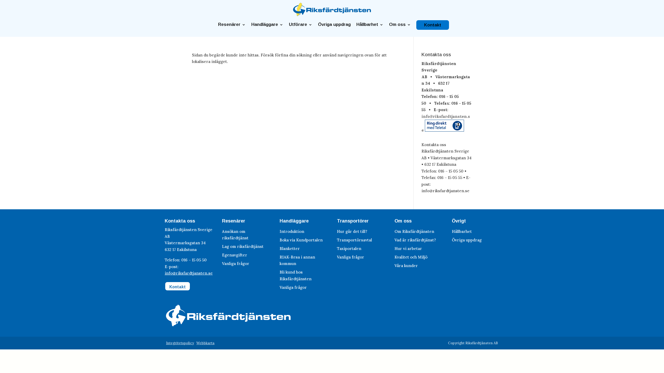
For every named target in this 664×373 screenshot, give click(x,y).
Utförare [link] (298, 24)
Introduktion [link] (292, 231)
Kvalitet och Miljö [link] (411, 257)
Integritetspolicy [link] (180, 343)
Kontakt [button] (177, 287)
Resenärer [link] (229, 24)
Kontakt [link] (432, 25)
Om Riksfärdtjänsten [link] (414, 231)
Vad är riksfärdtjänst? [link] (415, 240)
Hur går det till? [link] (352, 231)
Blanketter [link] (290, 248)
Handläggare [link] (264, 24)
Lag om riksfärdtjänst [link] (243, 246)
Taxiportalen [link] (349, 248)
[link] (332, 14)
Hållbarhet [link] (367, 24)
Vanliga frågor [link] (235, 263)
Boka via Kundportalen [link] (301, 240)
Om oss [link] (397, 24)
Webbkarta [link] (205, 343)
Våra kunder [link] (406, 265)
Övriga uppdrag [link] (334, 24)
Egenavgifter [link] (234, 255)
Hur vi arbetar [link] (408, 248)
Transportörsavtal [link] (354, 240)
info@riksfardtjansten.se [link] (189, 273)
